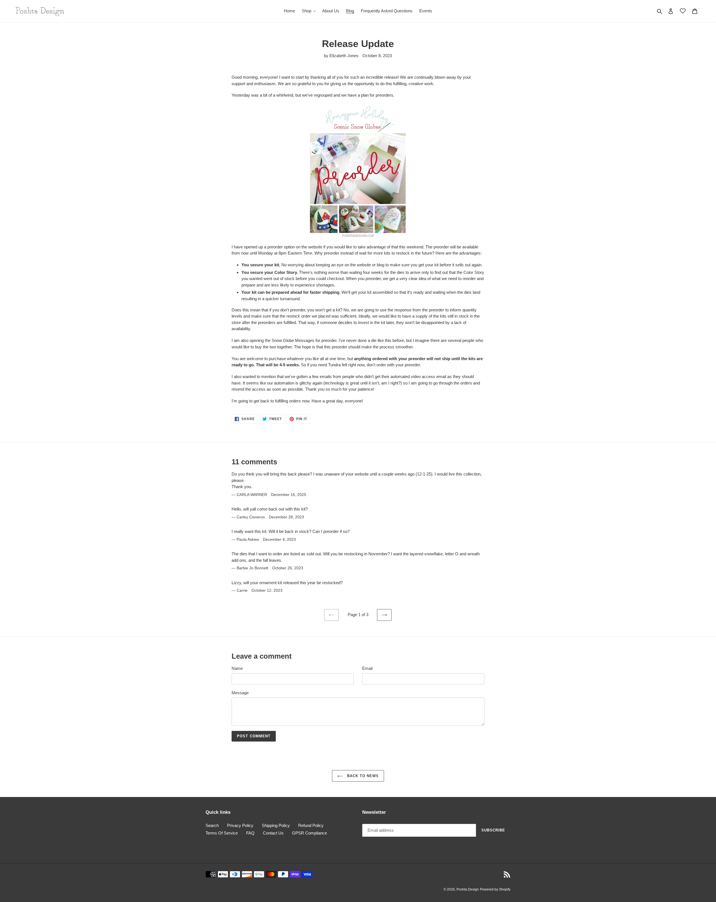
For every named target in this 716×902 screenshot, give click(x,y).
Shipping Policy (276, 825)
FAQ (250, 833)
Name (237, 668)
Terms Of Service (222, 833)
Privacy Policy (240, 825)
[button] (683, 11)
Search (212, 825)
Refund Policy (311, 825)
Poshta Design (467, 889)
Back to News (362, 776)
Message (240, 692)
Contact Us (273, 833)
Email (367, 668)
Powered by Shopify (495, 889)
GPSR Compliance (309, 833)
